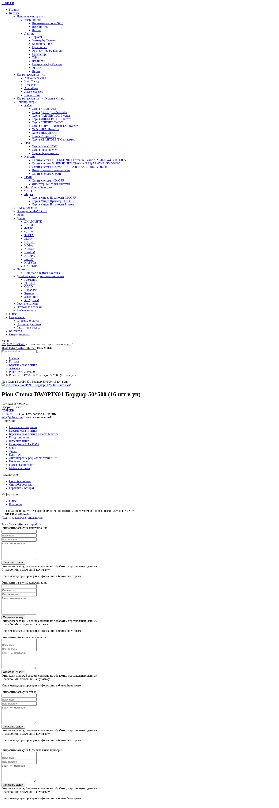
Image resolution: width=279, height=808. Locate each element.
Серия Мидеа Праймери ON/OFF (53, 201)
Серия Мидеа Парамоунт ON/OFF (54, 197)
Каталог (14, 13)
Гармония (30, 279)
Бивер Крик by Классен (47, 64)
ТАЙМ (28, 259)
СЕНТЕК (30, 190)
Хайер (28, 105)
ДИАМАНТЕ (33, 221)
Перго (36, 71)
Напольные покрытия (31, 16)
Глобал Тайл (32, 95)
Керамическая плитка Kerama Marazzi (41, 98)
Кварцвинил (32, 19)
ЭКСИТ (29, 242)
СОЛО (28, 286)
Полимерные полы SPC (47, 23)
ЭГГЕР (36, 67)
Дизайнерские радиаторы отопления (40, 276)
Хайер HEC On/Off (44, 132)
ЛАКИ (28, 225)
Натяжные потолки (29, 307)
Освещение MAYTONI (32, 211)
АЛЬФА (29, 255)
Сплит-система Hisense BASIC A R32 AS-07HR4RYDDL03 (70, 166)
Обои (20, 214)
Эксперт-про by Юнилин (48, 50)
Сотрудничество (19, 334)
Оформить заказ (12, 407)
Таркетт (37, 37)
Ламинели (38, 60)
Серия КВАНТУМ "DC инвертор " (54, 139)
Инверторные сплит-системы (51, 170)
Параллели (31, 289)
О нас (13, 313)
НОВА (28, 245)
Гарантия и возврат (29, 327)
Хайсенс (29, 156)
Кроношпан (39, 47)
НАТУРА (30, 262)
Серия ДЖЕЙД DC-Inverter (49, 112)
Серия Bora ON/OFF (45, 146)
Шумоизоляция (27, 207)
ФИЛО (28, 228)
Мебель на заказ (27, 310)
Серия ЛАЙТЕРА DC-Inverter (51, 115)
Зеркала (29, 293)
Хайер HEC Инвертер (46, 129)
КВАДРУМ (31, 300)
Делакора (30, 84)
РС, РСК (29, 283)
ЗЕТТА (29, 235)
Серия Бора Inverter (44, 149)
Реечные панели (27, 303)
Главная (14, 9)
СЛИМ (28, 231)
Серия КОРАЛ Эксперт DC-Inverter (55, 125)
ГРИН (28, 177)
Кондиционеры (27, 101)
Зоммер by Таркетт (44, 40)
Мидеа (28, 194)
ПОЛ (8, 3)
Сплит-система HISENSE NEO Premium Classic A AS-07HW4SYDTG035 (79, 160)
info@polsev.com (12, 347)
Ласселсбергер (33, 91)
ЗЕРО (28, 238)
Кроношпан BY (42, 43)
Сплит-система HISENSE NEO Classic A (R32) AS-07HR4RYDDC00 (76, 163)
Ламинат (30, 33)
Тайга (35, 57)
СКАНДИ (30, 266)
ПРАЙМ (29, 252)
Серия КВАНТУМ (44, 108)
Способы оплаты (28, 320)
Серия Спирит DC (44, 136)
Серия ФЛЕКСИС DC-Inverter (51, 119)
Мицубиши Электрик (38, 187)
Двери (21, 218)
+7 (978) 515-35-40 (13, 344)
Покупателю (17, 317)
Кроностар (39, 54)
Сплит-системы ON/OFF (48, 180)
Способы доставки (29, 324)
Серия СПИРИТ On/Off (47, 122)
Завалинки (31, 296)
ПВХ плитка (40, 26)
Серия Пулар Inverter (45, 153)
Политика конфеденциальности (22, 517)
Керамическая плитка (31, 74)
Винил (36, 30)
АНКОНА (31, 248)
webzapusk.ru (32, 524)
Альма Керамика (35, 78)
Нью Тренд (31, 81)
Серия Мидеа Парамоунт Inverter (53, 204)
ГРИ (27, 143)
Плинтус (22, 269)
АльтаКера (31, 88)
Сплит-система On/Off (46, 173)
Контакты (15, 331)
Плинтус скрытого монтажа (42, 272)
